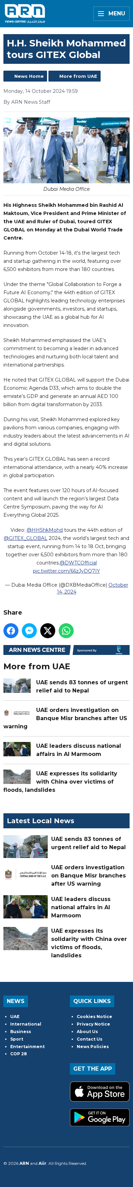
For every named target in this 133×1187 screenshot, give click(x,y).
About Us (87, 1031)
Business (20, 1031)
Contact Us (89, 1039)
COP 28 (18, 1053)
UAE (14, 1016)
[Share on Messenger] (29, 630)
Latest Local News (40, 821)
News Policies (93, 1046)
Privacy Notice (93, 1024)
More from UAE (78, 76)
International (25, 1024)
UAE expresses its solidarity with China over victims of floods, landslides (60, 781)
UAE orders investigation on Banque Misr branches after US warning (65, 718)
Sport (16, 1039)
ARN (24, 1163)
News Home (29, 76)
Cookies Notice (94, 1016)
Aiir (42, 1163)
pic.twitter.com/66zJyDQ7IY (66, 571)
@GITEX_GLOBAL (25, 538)
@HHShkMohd (45, 530)
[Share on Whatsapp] (66, 630)
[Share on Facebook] (10, 630)
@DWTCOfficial (78, 563)
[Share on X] (47, 630)
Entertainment (27, 1046)
